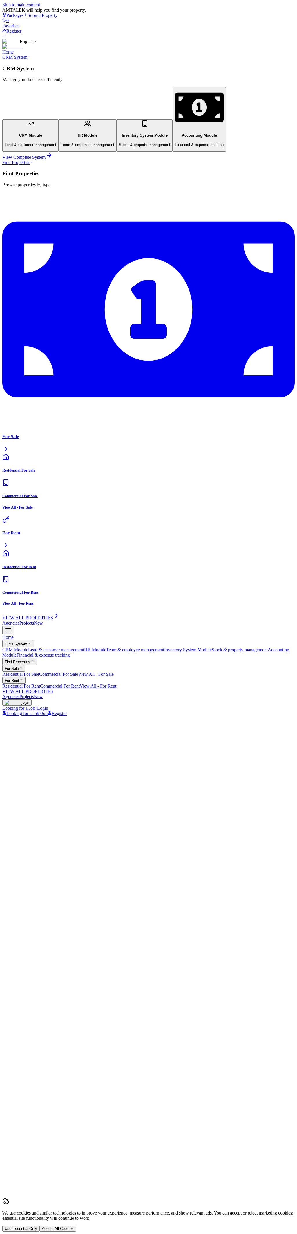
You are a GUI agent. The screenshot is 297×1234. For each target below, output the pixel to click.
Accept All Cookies (58, 1228)
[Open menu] (8, 630)
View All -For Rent (98, 686)
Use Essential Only (21, 1228)
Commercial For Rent (60, 686)
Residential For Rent (21, 686)
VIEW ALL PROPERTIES (27, 691)
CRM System (14, 57)
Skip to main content (21, 4)
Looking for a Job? (19, 708)
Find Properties (16, 162)
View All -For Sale (96, 674)
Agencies (10, 622)
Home (8, 51)
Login (42, 708)
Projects (31, 622)
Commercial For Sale (58, 674)
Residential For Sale (20, 674)
